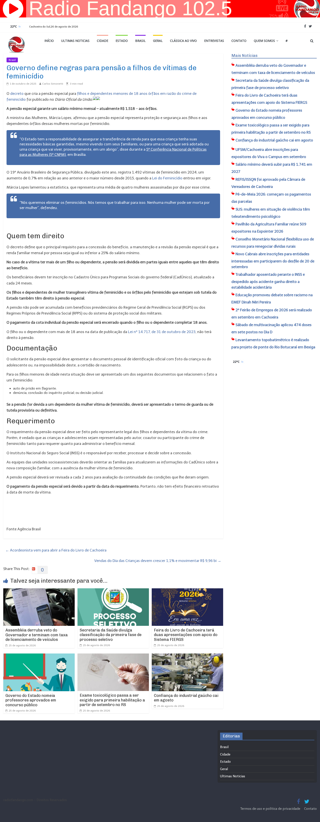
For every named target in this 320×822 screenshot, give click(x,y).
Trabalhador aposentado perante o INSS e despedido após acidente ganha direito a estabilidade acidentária (268, 280)
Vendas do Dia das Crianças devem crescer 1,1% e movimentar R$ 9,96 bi (157, 560)
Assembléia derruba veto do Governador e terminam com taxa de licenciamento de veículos (36, 635)
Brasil (140, 41)
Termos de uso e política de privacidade (270, 809)
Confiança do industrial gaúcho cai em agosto (186, 698)
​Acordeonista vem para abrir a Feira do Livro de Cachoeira (55, 550)
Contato (238, 41)
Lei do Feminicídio (167, 178)
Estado (122, 41)
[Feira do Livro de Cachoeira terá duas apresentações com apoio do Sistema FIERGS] (187, 591)
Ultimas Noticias (75, 41)
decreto (17, 93)
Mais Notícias (244, 55)
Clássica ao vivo (183, 41)
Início (49, 41)
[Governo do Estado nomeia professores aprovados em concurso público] (39, 656)
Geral (158, 41)
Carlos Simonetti (52, 83)
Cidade (102, 41)
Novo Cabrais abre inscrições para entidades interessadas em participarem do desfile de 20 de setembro (272, 260)
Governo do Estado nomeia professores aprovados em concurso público (30, 700)
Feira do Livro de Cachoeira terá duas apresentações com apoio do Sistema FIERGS (185, 635)
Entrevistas (214, 41)
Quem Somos (264, 41)
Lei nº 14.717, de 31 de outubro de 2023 (161, 332)
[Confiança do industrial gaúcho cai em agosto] (187, 656)
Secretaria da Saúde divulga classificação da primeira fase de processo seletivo (110, 635)
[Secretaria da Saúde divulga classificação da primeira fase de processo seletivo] (113, 591)
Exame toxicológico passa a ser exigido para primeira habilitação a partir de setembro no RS (112, 700)
